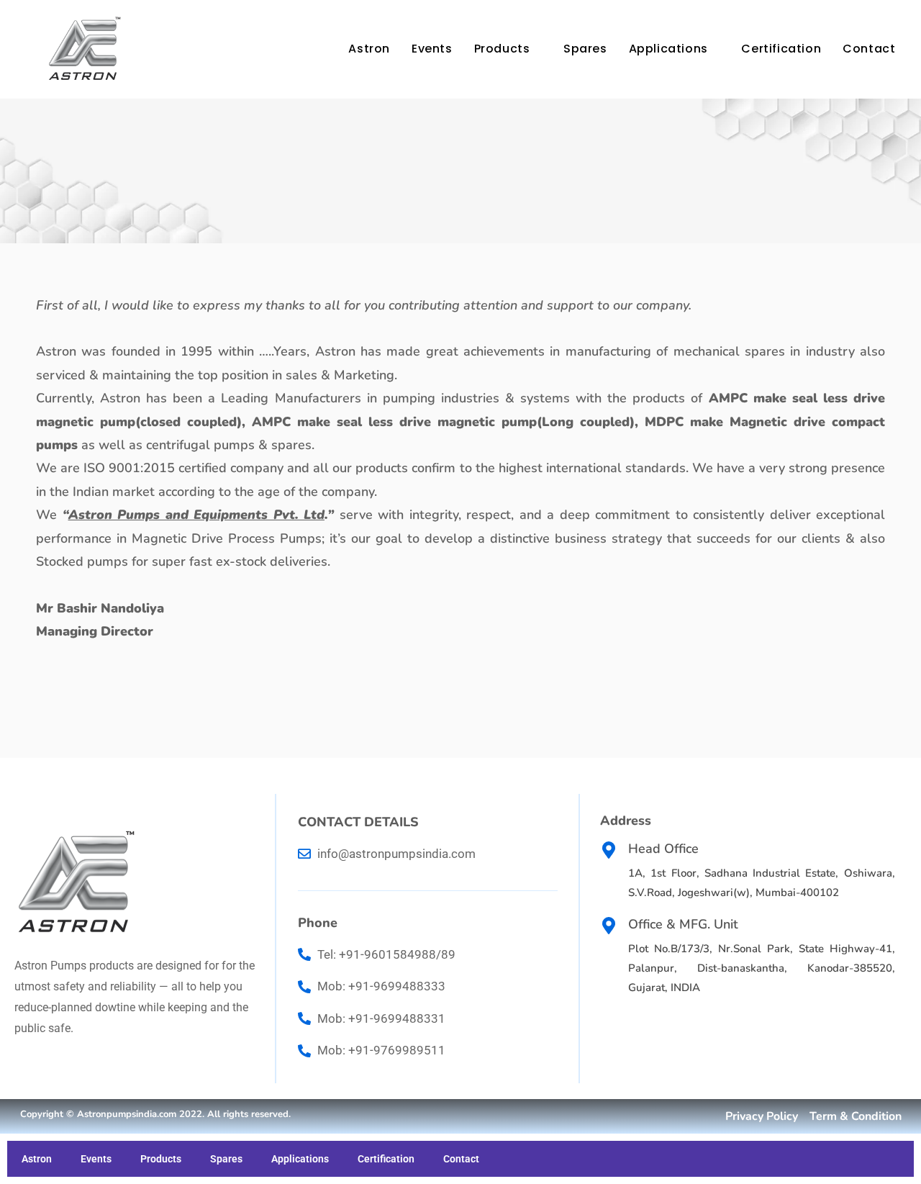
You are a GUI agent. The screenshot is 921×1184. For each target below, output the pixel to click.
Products (502, 48)
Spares (585, 48)
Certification (781, 48)
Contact (869, 48)
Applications (668, 48)
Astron (369, 48)
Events (432, 48)
